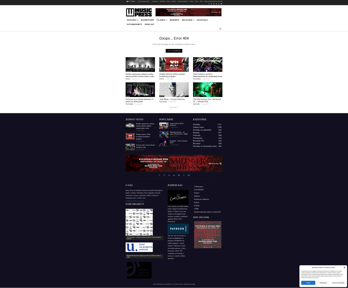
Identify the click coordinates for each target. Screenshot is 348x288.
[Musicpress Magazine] (139, 12)
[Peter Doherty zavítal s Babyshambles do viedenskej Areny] (207, 64)
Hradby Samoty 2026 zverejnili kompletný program (172, 75)
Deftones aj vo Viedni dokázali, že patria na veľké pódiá (139, 100)
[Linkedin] (214, 4)
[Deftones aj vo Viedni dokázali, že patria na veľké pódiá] (140, 89)
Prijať (308, 283)
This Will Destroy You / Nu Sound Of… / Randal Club (207, 100)
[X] (219, 4)
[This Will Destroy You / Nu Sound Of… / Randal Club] (207, 89)
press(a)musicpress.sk (137, 201)
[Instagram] (211, 4)
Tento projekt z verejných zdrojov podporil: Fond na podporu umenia (144, 238)
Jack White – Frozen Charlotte (172, 99)
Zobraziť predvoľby (338, 283)
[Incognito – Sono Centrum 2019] (163, 143)
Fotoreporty (196, 96)
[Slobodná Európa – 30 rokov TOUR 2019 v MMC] (163, 134)
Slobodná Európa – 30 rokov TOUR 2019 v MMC (179, 133)
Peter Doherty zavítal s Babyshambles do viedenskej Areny (207, 75)
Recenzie (162, 96)
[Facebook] (209, 4)
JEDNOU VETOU (135, 119)
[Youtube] (221, 4)
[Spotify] (179, 175)
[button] (344, 268)
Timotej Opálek (197, 78)
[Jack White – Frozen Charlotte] (174, 89)
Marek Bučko (196, 104)
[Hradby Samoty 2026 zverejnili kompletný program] (174, 64)
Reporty (195, 71)
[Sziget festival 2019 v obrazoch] (163, 126)
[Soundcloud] (216, 4)
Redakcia (128, 78)
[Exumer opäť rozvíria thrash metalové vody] (130, 147)
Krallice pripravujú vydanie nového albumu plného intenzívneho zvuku (140, 75)
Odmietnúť (323, 283)
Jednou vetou (129, 71)
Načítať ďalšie (173, 107)
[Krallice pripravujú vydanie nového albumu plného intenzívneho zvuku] (140, 64)
